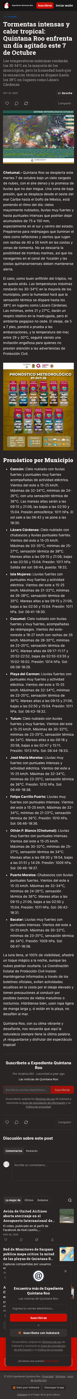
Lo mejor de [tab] (13, 1200)
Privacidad (48, 1376)
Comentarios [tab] (14, 1151)
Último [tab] (28, 1200)
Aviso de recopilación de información (43, 1103)
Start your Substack (27, 1387)
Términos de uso (51, 1342)
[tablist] (21, 1151)
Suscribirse (45, 5)
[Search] (70, 1200)
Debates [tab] (42, 1200)
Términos (60, 1376)
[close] (65, 1271)
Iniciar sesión (64, 5)
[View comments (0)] (17, 103)
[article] (38, 1225)
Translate (12, 16)
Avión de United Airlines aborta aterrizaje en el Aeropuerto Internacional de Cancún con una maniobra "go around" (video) (28, 1216)
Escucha (67, 93)
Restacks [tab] (32, 1151)
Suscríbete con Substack (41, 1333)
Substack (22, 1394)
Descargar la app (54, 1387)
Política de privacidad (50, 1349)
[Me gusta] (7, 103)
